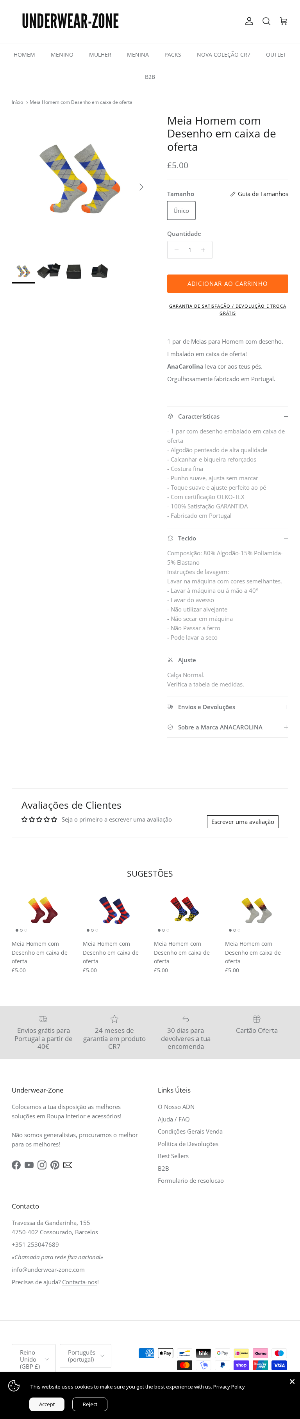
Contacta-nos (79, 1282)
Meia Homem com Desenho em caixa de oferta (81, 102)
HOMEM (24, 54)
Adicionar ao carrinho (228, 283)
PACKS (172, 54)
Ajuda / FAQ (174, 1119)
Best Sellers (173, 1156)
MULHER (100, 54)
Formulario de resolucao (191, 1180)
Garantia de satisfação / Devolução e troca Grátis (227, 309)
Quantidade (184, 233)
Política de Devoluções (188, 1144)
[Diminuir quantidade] (174, 249)
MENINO (62, 54)
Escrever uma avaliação (242, 821)
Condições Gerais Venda (190, 1131)
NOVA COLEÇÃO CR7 (223, 54)
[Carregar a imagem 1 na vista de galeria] (81, 183)
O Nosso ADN (176, 1107)
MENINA (138, 54)
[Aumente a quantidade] (205, 249)
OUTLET (276, 54)
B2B (150, 76)
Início (17, 102)
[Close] (292, 1380)
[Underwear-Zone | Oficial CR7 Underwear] (70, 21)
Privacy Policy (229, 1386)
